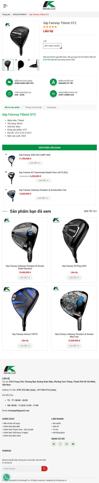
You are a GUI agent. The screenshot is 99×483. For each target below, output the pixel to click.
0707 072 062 (48, 60)
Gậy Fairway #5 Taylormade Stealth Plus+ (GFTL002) (43, 172)
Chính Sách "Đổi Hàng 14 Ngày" (15, 433)
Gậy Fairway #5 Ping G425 (74, 266)
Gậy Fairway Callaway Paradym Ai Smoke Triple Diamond (25, 267)
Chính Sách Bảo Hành (12, 436)
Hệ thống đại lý (59, 433)
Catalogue (51, 107)
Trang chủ (6, 14)
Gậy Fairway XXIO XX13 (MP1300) (35, 155)
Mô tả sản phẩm (12, 107)
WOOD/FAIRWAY (19, 14)
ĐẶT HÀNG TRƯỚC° (52, 46)
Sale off (56, 426)
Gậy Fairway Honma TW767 (25, 334)
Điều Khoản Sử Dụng (11, 423)
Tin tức (55, 430)
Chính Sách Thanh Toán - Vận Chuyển (18, 430)
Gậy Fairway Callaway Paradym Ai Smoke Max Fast (42, 190)
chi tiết (34, 163)
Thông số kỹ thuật (33, 107)
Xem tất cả (90, 211)
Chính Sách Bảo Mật (11, 426)
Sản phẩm (57, 423)
